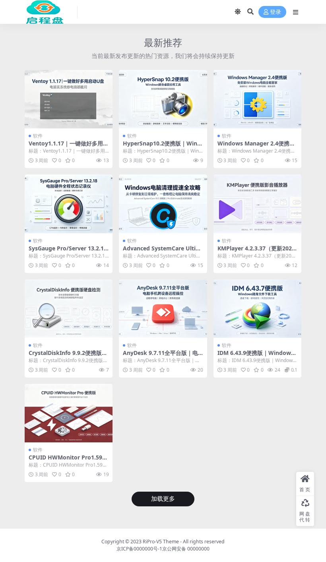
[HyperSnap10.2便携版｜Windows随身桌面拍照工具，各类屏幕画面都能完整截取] (163, 99)
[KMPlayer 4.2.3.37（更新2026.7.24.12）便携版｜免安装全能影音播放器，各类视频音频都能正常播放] (257, 203)
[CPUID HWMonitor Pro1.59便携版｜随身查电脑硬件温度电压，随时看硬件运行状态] (69, 413)
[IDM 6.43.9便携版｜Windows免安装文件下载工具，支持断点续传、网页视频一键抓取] (257, 308)
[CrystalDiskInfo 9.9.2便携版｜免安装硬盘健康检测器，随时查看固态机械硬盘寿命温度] (69, 308)
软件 (38, 135)
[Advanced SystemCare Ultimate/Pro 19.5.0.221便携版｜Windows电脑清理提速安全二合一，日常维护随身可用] (163, 203)
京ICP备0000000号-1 (139, 548)
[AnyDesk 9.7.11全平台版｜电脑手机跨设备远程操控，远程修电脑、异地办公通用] (163, 308)
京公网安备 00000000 (186, 548)
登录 (275, 12)
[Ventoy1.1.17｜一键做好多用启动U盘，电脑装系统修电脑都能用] (69, 99)
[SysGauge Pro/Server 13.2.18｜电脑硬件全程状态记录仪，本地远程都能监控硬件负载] (69, 203)
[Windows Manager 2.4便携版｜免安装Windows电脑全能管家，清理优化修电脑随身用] (257, 99)
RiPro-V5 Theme (161, 541)
